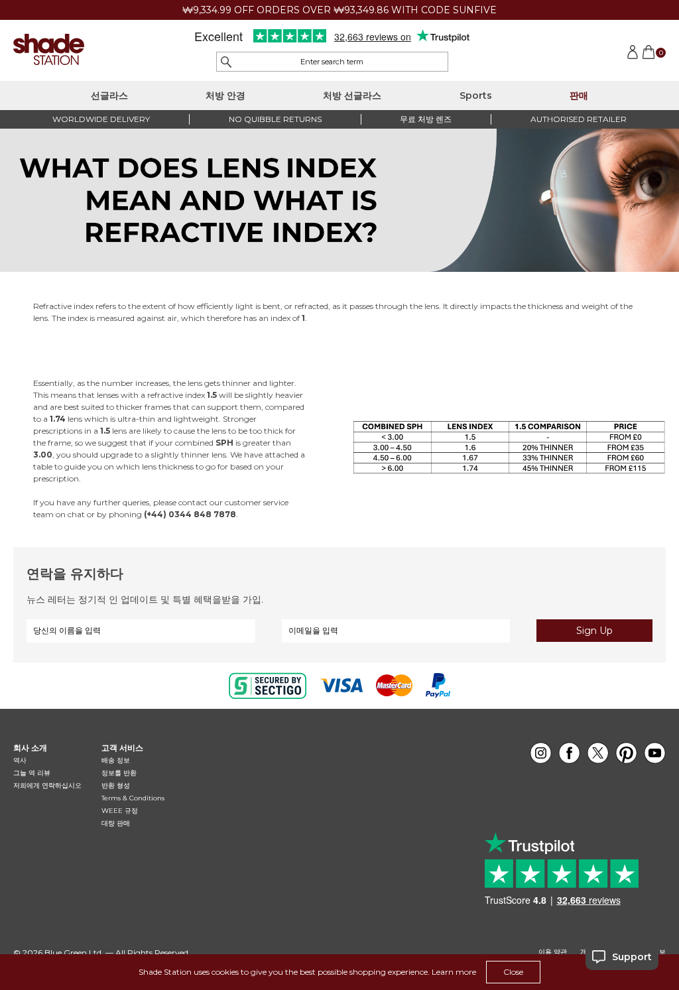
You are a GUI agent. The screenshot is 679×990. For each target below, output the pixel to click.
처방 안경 (225, 95)
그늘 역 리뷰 (31, 773)
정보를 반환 (119, 773)
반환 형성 (115, 785)
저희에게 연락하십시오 (47, 785)
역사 (20, 760)
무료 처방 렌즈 (426, 119)
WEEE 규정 (119, 810)
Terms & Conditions (132, 798)
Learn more (454, 972)
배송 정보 (115, 760)
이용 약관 (552, 952)
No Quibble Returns (275, 119)
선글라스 (109, 95)
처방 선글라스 (352, 95)
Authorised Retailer (578, 119)
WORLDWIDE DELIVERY (101, 119)
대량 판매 (115, 823)
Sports (476, 95)
